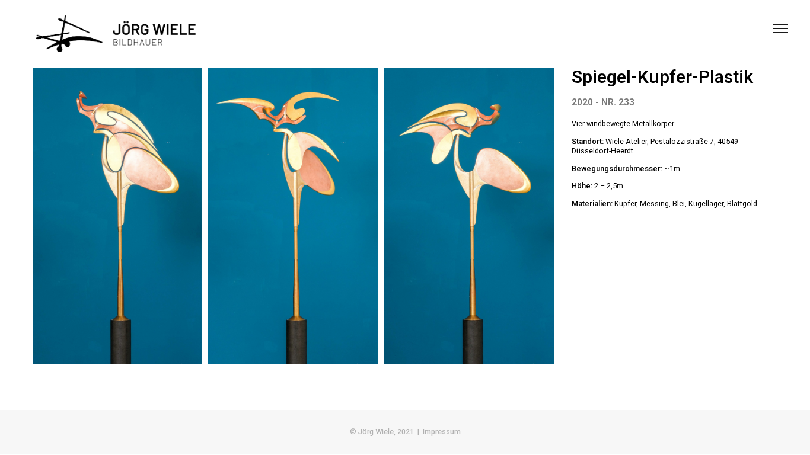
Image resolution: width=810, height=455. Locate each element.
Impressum (442, 431)
